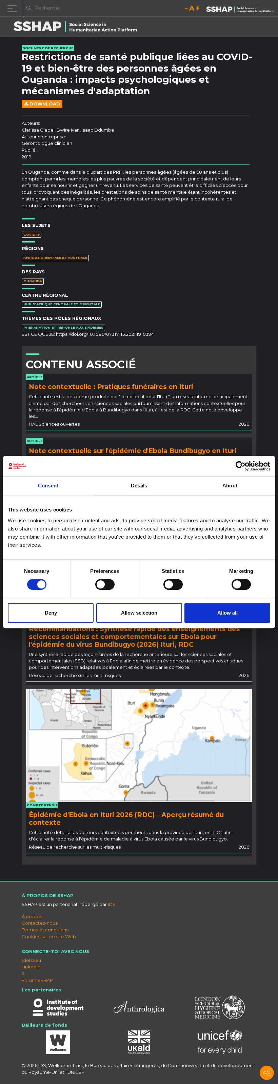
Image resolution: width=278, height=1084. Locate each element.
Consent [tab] (48, 485)
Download (44, 104)
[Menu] (13, 8)
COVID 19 (31, 234)
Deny (51, 613)
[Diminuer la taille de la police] (186, 9)
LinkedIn (31, 966)
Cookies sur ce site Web (49, 936)
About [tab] (229, 485)
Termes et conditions (45, 929)
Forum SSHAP (37, 980)
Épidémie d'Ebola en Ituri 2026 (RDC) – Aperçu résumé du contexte (126, 819)
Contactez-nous (40, 923)
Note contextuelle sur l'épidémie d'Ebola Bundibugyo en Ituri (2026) (133, 455)
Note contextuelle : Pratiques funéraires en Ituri (111, 387)
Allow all (227, 613)
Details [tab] (139, 485)
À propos (32, 916)
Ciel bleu (31, 960)
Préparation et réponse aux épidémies (63, 327)
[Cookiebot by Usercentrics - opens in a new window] (240, 466)
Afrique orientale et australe (55, 257)
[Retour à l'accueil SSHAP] (240, 9)
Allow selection (139, 613)
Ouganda (32, 281)
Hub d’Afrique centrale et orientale (61, 304)
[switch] (105, 584)
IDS (112, 904)
